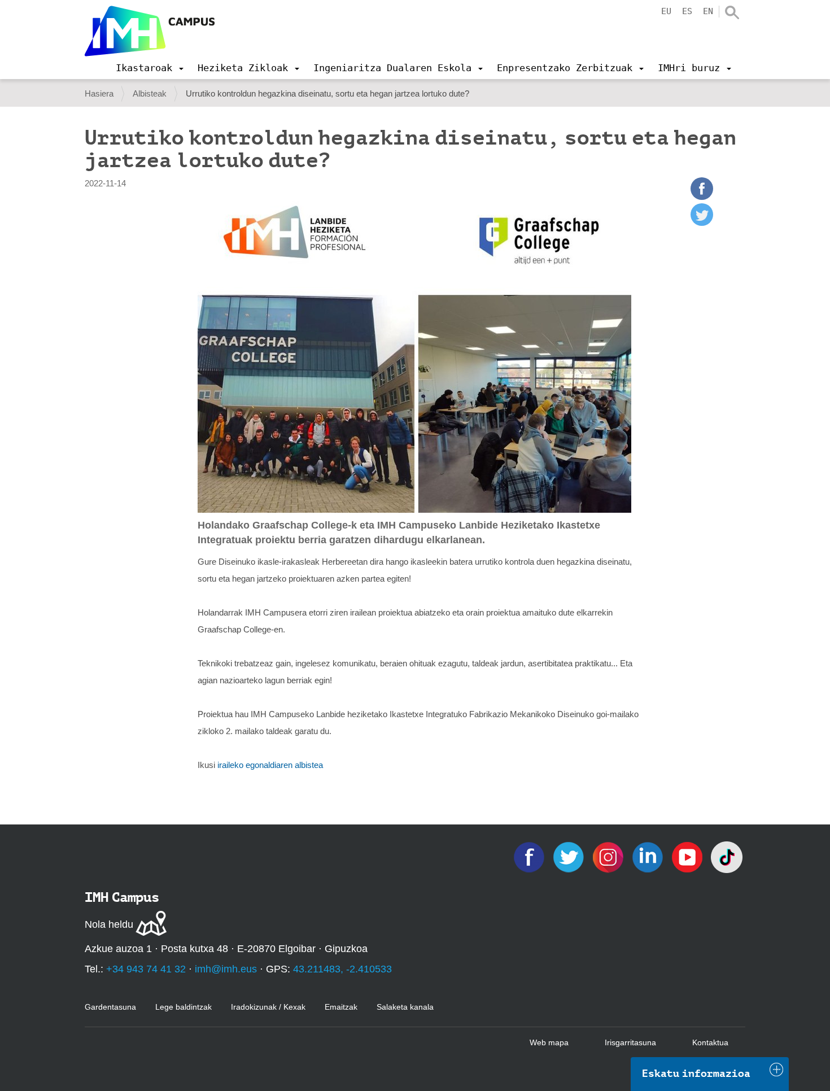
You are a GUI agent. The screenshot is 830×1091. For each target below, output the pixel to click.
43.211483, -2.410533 (342, 969)
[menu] (150, 67)
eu (666, 11)
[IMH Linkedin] (649, 856)
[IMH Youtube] (688, 856)
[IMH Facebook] (530, 856)
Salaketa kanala (405, 1006)
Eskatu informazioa (696, 1073)
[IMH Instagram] (609, 856)
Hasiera (99, 93)
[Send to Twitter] (702, 223)
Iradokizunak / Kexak (268, 1006)
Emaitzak (341, 1006)
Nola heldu (109, 924)
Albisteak (150, 93)
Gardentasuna (110, 1006)
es (687, 11)
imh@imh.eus (226, 969)
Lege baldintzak (183, 1006)
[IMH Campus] (150, 31)
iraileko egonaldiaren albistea (270, 765)
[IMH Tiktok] (726, 856)
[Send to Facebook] (702, 197)
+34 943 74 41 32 (146, 969)
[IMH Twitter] (569, 856)
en (708, 11)
